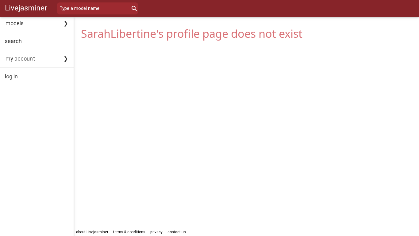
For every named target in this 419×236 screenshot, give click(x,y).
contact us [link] (176, 232)
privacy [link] (156, 232)
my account (20, 58)
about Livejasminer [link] (92, 232)
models (15, 23)
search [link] (13, 41)
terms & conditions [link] (129, 232)
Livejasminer (26, 7)
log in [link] (11, 76)
